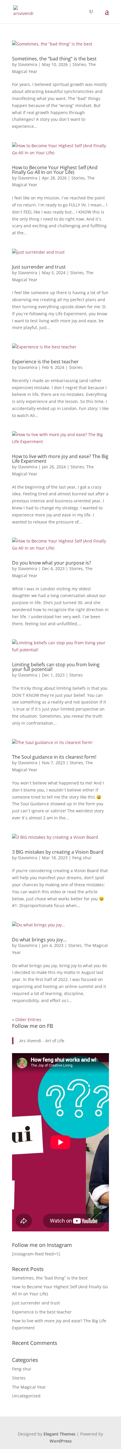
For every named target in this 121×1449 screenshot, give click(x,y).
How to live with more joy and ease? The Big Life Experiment (60, 458)
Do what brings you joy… (39, 939)
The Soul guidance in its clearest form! (54, 757)
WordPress (61, 1441)
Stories (79, 64)
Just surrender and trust (39, 267)
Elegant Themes (59, 1434)
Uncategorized (26, 1396)
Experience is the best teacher (45, 361)
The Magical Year (29, 1387)
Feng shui (81, 857)
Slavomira (27, 64)
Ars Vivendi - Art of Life (41, 1040)
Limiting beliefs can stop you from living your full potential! (56, 666)
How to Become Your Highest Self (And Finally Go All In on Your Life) (55, 169)
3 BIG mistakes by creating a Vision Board (57, 852)
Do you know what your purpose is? (51, 563)
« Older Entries (26, 1019)
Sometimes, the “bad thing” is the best (54, 58)
